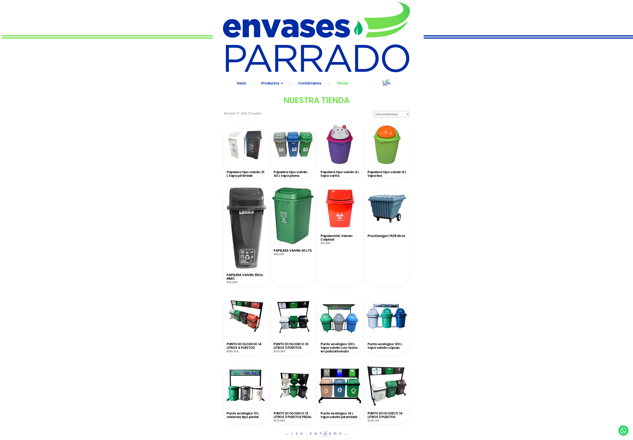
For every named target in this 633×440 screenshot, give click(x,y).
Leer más (246, 144)
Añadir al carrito (246, 228)
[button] (623, 430)
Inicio (241, 83)
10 (335, 434)
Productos (270, 83)
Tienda (342, 83)
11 (340, 434)
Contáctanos (309, 83)
